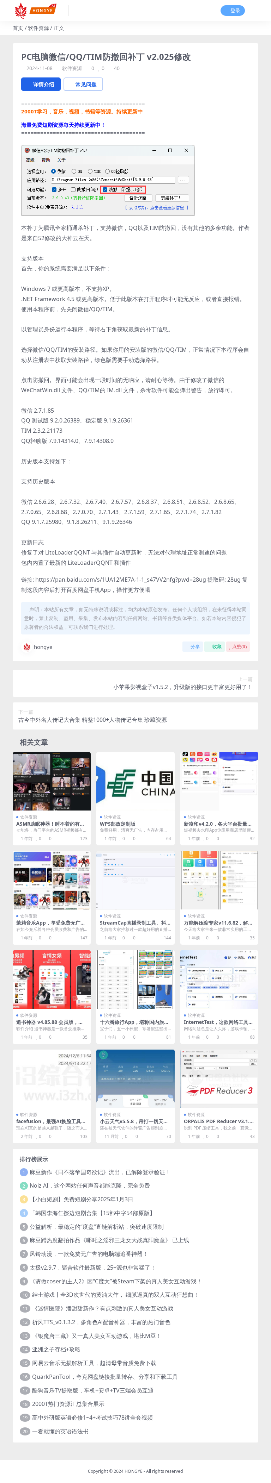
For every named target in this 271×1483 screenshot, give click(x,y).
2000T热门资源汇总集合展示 (68, 1404)
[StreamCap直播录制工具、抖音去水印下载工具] (135, 880)
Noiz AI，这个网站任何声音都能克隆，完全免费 (90, 1185)
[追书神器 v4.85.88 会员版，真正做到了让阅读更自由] (52, 979)
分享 (195, 646)
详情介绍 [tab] (43, 84)
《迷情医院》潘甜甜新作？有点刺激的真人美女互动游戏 (102, 1308)
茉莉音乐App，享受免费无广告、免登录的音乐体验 (48, 925)
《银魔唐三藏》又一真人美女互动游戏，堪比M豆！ (97, 1336)
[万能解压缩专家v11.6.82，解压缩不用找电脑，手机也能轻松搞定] (219, 880)
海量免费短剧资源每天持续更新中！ (63, 124)
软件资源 (38, 27)
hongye (43, 646)
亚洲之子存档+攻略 (56, 1349)
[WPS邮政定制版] (135, 781)
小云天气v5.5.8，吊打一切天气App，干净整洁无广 (134, 1124)
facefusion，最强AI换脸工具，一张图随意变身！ (51, 1124)
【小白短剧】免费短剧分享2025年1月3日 (81, 1199)
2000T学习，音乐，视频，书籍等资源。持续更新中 (82, 111)
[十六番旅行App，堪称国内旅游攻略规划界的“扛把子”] (135, 979)
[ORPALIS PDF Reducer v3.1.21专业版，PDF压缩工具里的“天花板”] (219, 1079)
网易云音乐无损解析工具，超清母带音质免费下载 (94, 1363)
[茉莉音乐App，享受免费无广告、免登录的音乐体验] (52, 880)
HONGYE (134, 1471)
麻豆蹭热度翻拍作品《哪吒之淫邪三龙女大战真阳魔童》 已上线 (109, 1240)
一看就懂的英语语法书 (60, 1431)
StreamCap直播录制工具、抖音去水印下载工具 (133, 925)
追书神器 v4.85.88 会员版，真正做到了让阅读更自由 (49, 1025)
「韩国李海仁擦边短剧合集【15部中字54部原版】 (92, 1213)
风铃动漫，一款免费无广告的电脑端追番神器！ (89, 1254)
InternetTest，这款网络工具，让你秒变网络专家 (218, 1025)
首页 (18, 27)
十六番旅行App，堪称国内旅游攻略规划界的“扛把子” (134, 1025)
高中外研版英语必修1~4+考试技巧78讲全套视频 (92, 1417)
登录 (235, 10)
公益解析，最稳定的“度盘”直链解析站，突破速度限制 (97, 1227)
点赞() (239, 646)
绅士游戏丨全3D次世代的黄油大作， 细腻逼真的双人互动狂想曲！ (115, 1295)
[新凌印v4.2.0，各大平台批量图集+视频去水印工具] (219, 781)
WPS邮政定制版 (118, 823)
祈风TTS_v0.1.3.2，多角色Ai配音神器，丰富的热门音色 (101, 1322)
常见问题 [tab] (86, 84)
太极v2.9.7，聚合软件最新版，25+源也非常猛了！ (93, 1267)
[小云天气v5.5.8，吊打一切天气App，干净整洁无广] (135, 1079)
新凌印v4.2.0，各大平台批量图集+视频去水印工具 (218, 826)
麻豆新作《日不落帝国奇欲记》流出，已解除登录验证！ (100, 1172)
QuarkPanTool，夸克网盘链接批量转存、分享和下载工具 (105, 1377)
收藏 (217, 646)
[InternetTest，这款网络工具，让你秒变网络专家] (219, 979)
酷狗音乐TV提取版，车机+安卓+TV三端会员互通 (92, 1390)
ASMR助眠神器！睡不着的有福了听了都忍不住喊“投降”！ (50, 826)
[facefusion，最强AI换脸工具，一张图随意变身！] (52, 1079)
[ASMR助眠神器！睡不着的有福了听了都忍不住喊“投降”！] (52, 781)
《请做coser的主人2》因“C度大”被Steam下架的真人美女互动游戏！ (116, 1281)
